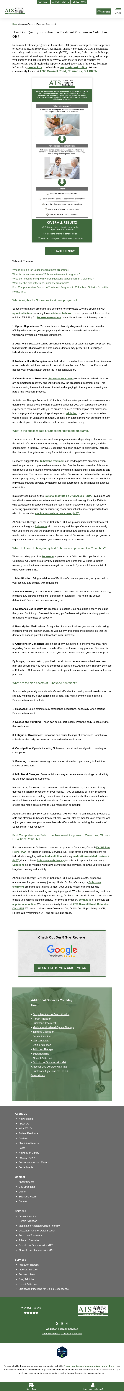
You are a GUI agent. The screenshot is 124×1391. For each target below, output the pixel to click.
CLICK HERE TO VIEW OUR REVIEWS (62, 967)
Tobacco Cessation (43, 1031)
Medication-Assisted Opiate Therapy (53, 1027)
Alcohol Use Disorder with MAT (36, 1250)
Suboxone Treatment (44, 1023)
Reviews (23, 1138)
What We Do (26, 1128)
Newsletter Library (29, 1152)
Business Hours (28, 1196)
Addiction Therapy (43, 1049)
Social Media (26, 1167)
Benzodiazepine (42, 1036)
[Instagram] (62, 1323)
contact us (35, 67)
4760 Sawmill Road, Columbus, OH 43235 (68, 71)
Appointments (26, 1182)
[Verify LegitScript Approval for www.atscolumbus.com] (62, 1352)
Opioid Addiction (42, 1045)
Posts (22, 1148)
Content (23, 1201)
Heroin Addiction (42, 1018)
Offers (22, 1191)
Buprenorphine (41, 1053)
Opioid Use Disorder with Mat (49, 1062)
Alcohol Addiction (42, 1058)
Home (14, 24)
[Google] (56, 1323)
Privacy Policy (27, 1157)
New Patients (26, 1118)
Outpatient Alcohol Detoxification (51, 1014)
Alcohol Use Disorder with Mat (50, 1066)
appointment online (73, 67)
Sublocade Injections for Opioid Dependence (44, 1289)
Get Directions (27, 1186)
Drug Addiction (41, 1040)
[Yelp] (67, 1323)
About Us (24, 1123)
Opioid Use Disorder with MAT (36, 1245)
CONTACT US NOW (62, 251)
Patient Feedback (28, 1133)
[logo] (23, 11)
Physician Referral (29, 1143)
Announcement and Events (34, 1162)
